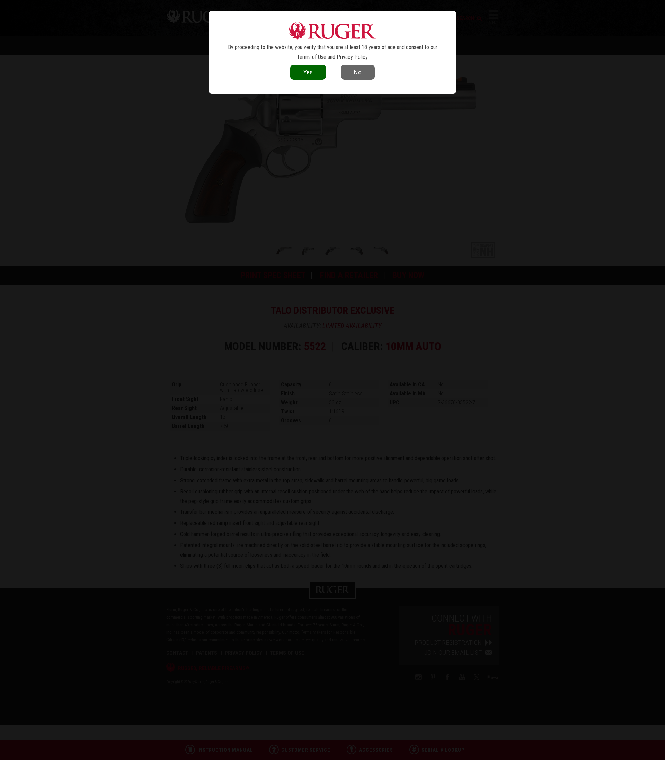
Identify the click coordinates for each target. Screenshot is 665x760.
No (358, 72)
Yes (308, 72)
